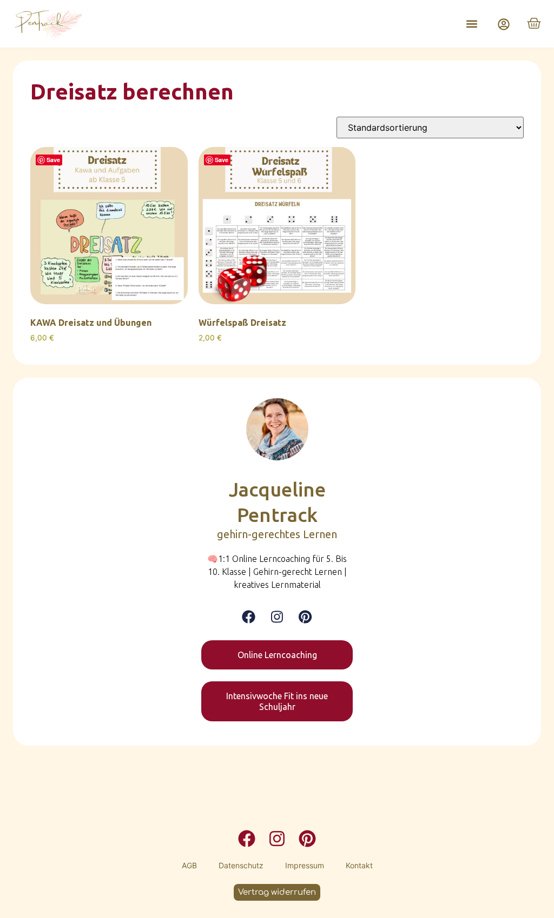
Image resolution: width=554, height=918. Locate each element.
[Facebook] (248, 617)
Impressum (304, 865)
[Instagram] (277, 617)
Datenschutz (241, 865)
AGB (189, 865)
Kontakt (359, 865)
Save (53, 160)
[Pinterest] (305, 617)
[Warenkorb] (534, 23)
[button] (471, 24)
